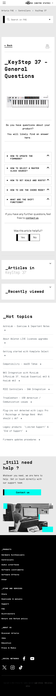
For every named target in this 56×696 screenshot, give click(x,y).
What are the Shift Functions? (22, 200)
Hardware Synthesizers (12, 555)
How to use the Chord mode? (27, 190)
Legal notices (38, 683)
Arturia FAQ (7, 10)
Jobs (3, 638)
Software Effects (10, 574)
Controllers (24, 10)
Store (4, 594)
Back (9, 45)
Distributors (8, 614)
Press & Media (8, 648)
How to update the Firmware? (21, 157)
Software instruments (12, 570)
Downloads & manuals (11, 599)
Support (5, 604)
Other (4, 579)
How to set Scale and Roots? (28, 180)
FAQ (3, 609)
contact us (32, 218)
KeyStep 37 (41, 10)
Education (6, 643)
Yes (23, 237)
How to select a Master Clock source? (24, 169)
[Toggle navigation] (4, 3)
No (35, 237)
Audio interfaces (10, 564)
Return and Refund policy (14, 618)
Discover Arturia (10, 633)
